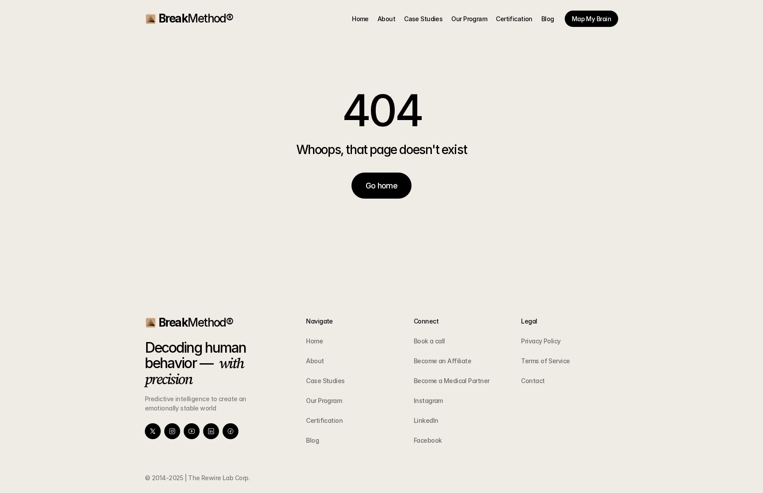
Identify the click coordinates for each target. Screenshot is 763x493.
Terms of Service (545, 361)
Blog (312, 440)
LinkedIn (426, 420)
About (315, 361)
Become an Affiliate (442, 361)
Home (314, 341)
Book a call (429, 341)
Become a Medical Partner (452, 380)
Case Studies (325, 380)
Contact (532, 380)
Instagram (428, 400)
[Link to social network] (153, 431)
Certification (324, 420)
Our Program (324, 400)
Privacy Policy (540, 341)
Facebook (428, 440)
